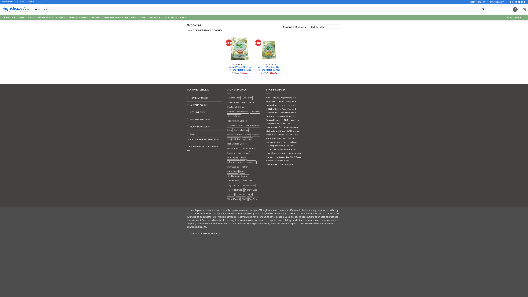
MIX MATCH (154, 17)
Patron (245, 167)
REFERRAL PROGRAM (200, 119)
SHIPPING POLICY (198, 105)
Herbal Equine (292, 127)
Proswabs (278, 146)
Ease (229, 130)
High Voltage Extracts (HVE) (278, 131)
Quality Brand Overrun (237, 176)
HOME (6, 17)
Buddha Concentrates (237, 111)
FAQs (193, 133)
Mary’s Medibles (279, 138)
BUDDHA (270, 109)
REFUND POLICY (197, 112)
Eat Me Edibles (241, 130)
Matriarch (292, 138)
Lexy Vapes (232, 157)
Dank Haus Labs (252, 125)
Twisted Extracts (235, 190)
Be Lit (251, 102)
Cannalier (255, 111)
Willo (250, 194)
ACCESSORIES (18, 17)
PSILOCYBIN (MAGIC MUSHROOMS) (119, 17)
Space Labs (247, 180)
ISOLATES (95, 17)
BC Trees (288, 98)
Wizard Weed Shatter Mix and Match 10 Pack (269, 68)
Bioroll (281, 101)
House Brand (233, 148)
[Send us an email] (519, 2)
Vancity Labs (251, 190)
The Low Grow (248, 185)
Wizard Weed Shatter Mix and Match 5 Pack (240, 68)
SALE (182, 17)
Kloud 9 (289, 135)
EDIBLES (59, 17)
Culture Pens (280, 109)
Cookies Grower (234, 125)
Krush (246, 153)
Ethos (247, 134)
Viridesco (240, 194)
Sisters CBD (271, 149)
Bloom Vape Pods (282, 105)
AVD (281, 98)
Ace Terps (247, 98)
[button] (524, 9)
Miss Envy (251, 162)
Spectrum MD (284, 149)
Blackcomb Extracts (236, 107)
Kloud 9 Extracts (249, 148)
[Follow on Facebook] (510, 2)
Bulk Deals (170, 17)
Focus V (256, 134)
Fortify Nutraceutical (290, 120)
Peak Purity (232, 171)
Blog (509, 17)
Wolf (244, 199)
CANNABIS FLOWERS (77, 17)
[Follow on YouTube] (522, 2)
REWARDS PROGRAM (200, 126)
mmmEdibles (233, 167)
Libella (243, 157)
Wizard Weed (233, 199)
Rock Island (289, 146)
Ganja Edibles (233, 139)
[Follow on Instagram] (513, 2)
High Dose (247, 139)
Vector (230, 194)
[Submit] (483, 9)
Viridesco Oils (283, 157)
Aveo (244, 102)
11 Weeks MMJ (233, 98)
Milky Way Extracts (235, 162)
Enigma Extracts (234, 134)
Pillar (242, 171)
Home (189, 30)
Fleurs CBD (281, 116)
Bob (293, 105)
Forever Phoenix (273, 120)
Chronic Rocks (233, 116)
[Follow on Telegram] (524, 2)
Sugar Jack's (233, 185)
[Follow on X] (516, 2)
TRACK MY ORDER (199, 98)
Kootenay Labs (234, 153)
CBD (30, 17)
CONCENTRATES (44, 17)
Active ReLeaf (272, 98)
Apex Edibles (233, 102)
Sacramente (233, 180)
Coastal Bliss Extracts (237, 121)
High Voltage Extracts (237, 144)
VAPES (142, 17)
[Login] (515, 9)
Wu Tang (253, 199)
